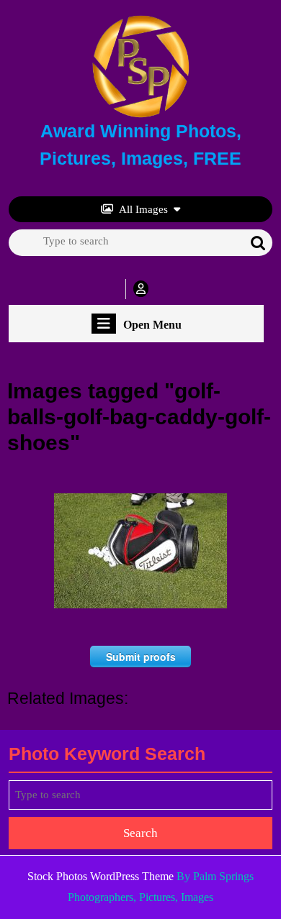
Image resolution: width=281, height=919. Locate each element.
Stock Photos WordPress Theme (100, 876)
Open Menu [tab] (152, 325)
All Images (143, 209)
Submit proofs (141, 656)
